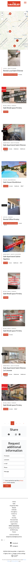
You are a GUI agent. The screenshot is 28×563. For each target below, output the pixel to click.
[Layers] (25, 13)
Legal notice (21, 551)
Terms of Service (15, 561)
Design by (16, 556)
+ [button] (2, 13)
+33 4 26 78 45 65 (14, 534)
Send (7, 485)
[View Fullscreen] (2, 19)
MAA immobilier (14, 526)
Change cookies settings (18, 553)
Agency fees (7, 553)
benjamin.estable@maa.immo (14, 536)
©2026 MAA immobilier (10, 551)
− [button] (2, 15)
